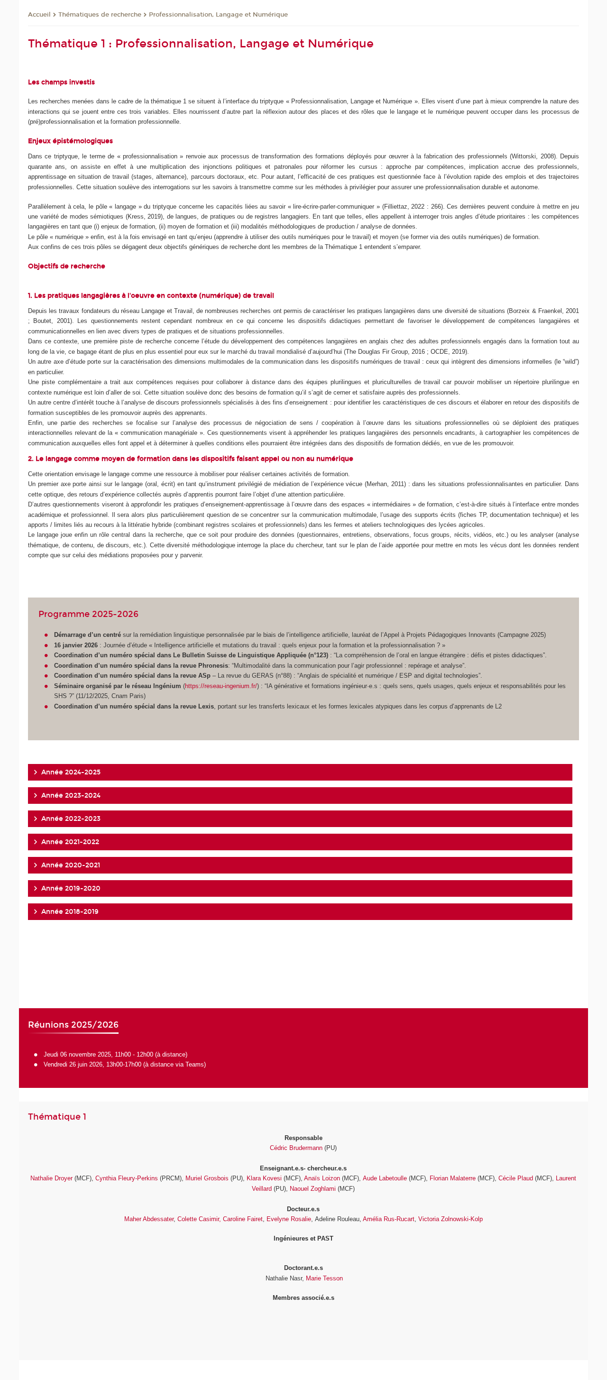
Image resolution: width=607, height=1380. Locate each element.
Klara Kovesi (264, 1178)
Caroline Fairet (243, 1219)
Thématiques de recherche (99, 14)
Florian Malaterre (453, 1178)
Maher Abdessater (149, 1219)
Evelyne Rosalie (289, 1219)
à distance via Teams (174, 1064)
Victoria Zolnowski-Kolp (450, 1219)
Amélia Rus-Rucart (387, 1219)
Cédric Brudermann (296, 1147)
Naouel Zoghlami (313, 1188)
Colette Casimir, (199, 1219)
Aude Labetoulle (385, 1178)
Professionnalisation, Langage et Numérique (218, 14)
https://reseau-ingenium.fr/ (221, 686)
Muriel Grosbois (207, 1178)
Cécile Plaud (515, 1178)
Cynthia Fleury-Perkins (126, 1178)
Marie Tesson (324, 1278)
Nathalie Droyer (51, 1178)
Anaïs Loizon (322, 1178)
